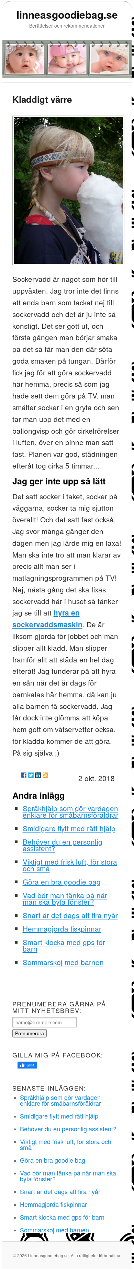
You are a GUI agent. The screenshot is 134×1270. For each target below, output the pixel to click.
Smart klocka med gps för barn (64, 945)
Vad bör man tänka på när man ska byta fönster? (65, 898)
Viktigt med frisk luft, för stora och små (70, 864)
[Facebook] (23, 775)
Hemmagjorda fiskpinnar (62, 928)
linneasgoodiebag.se (67, 14)
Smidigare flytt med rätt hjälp (69, 828)
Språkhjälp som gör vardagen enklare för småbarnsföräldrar (71, 811)
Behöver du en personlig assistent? (62, 844)
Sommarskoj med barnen (63, 962)
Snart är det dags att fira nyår (70, 915)
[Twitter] (31, 775)
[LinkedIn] (38, 775)
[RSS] (45, 775)
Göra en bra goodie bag (62, 881)
